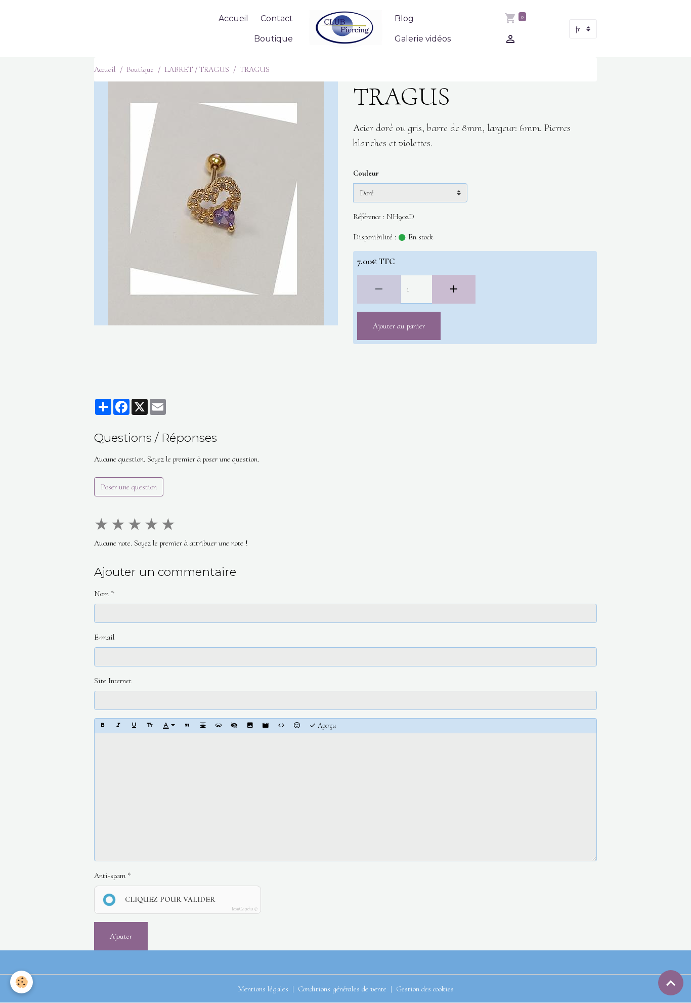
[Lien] (218, 726)
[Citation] (187, 726)
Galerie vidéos (423, 39)
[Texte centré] (203, 726)
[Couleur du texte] (169, 726)
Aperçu (326, 725)
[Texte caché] (234, 726)
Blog (404, 18)
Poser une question (129, 487)
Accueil (233, 18)
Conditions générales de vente (342, 989)
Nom (101, 594)
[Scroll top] (670, 982)
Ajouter (121, 936)
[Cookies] (21, 982)
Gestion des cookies (425, 989)
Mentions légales (263, 989)
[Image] (250, 726)
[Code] (281, 726)
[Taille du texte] (150, 726)
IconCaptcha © (244, 909)
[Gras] (103, 726)
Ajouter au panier (399, 326)
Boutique (273, 39)
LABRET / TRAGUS (196, 69)
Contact (277, 18)
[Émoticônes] (297, 726)
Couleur (366, 173)
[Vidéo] (265, 726)
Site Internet (113, 681)
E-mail (104, 637)
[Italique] (118, 726)
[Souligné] (134, 726)
